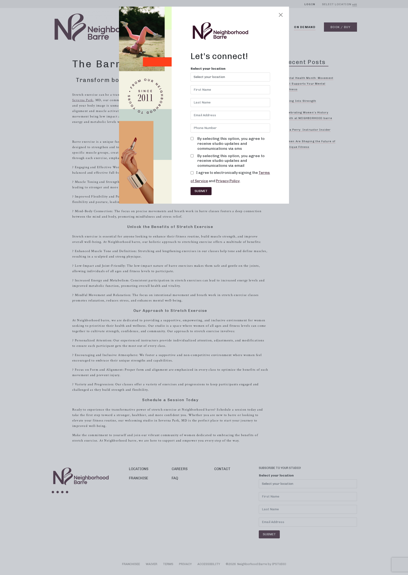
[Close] (281, 15)
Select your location (208, 69)
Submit (201, 191)
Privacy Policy (228, 181)
